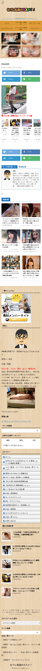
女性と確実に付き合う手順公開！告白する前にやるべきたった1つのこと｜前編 (31, 273)
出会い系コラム (11, 517)
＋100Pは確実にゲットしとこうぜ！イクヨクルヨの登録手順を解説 (10, 273)
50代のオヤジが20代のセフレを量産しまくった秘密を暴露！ (21, 462)
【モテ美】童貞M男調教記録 (16, 481)
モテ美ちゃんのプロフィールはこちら (16, 421)
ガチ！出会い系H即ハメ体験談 (17, 477)
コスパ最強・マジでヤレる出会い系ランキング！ (22, 468)
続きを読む (15, 140)
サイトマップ (35, 28)
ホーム (7, 23)
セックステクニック (7, 28)
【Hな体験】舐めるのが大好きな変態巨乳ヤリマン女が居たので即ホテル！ (31, 247)
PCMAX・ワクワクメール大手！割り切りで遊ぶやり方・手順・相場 (31, 221)
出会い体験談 (10, 509)
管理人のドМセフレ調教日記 (16, 473)
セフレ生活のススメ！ (21, 665)
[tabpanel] (27, 132)
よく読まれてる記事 (14, 610)
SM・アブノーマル (35, 23)
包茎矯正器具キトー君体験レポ (17, 505)
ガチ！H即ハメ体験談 (20, 23)
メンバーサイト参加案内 (21, 28)
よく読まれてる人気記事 (15, 489)
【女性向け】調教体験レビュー (17, 485)
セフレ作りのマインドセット (16, 513)
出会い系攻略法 (11, 493)
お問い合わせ (10, 521)
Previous (3, 130)
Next (39, 130)
